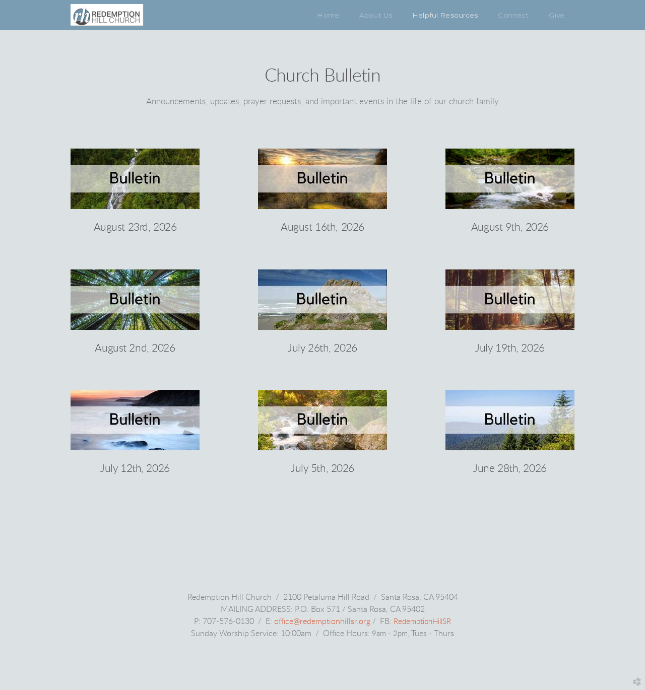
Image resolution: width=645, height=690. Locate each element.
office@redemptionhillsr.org (322, 621)
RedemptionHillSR (422, 622)
